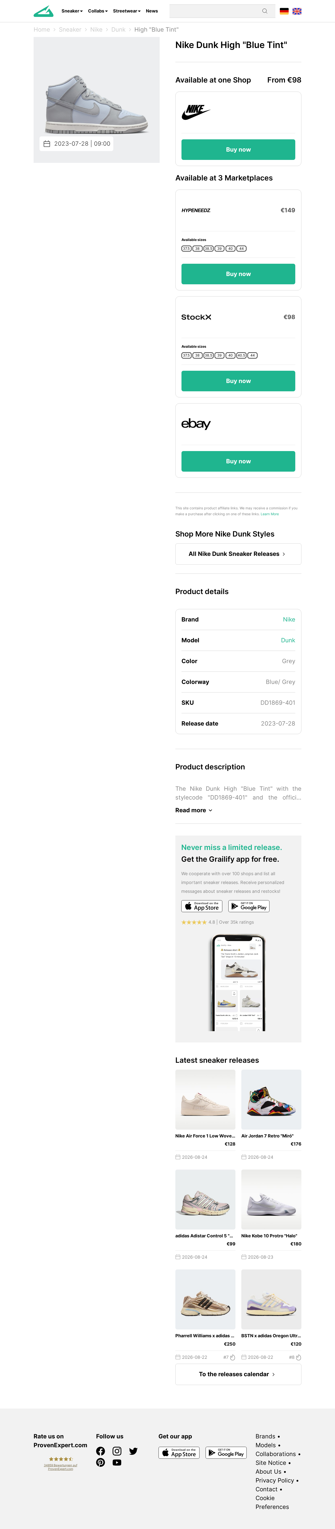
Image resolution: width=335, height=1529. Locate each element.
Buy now (238, 149)
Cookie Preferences (272, 1502)
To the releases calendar (234, 1374)
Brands (265, 1436)
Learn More (270, 514)
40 (230, 249)
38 (197, 249)
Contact (267, 1489)
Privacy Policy (275, 1480)
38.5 (208, 249)
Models (266, 1445)
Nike (96, 29)
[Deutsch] (284, 10)
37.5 (186, 249)
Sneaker (70, 10)
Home (42, 29)
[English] (297, 10)
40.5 (241, 355)
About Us (269, 1471)
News (152, 10)
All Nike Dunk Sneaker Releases (234, 553)
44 (241, 249)
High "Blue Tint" (156, 29)
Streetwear (125, 10)
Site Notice (271, 1462)
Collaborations (276, 1453)
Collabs (96, 10)
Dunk (118, 29)
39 (219, 249)
